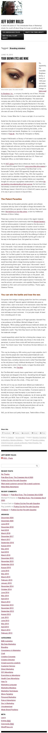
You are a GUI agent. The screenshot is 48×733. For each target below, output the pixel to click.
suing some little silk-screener (35, 166)
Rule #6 (11, 134)
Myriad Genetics (39, 221)
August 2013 (6, 614)
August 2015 (6, 567)
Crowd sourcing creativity (11, 663)
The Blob (20, 367)
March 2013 (5, 630)
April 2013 (5, 626)
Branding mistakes (39, 440)
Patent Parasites (33, 443)
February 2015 (6, 580)
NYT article (10, 164)
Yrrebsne (11, 437)
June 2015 (5, 570)
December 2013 (7, 605)
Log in (3, 717)
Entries (6, 720)
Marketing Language (9, 684)
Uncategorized (6, 706)
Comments (7, 723)
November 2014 (7, 586)
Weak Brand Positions (9, 709)
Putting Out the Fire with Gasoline (14, 480)
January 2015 (6, 583)
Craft (3, 653)
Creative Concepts (8, 656)
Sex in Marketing (7, 703)
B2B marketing (6, 641)
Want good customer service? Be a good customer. (20, 483)
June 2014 (5, 592)
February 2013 (6, 633)
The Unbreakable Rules (11, 32)
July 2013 (5, 617)
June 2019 (5, 524)
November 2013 (7, 608)
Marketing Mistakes (16, 440)
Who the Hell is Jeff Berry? (9, 37)
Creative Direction (8, 659)
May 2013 (5, 623)
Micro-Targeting (7, 694)
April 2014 (5, 598)
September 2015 (7, 564)
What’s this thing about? (34, 32)
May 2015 (5, 573)
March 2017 (5, 539)
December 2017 (7, 536)
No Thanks (5, 474)
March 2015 (5, 577)
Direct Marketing (7, 669)
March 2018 (5, 533)
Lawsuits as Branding (20, 443)
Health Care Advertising (10, 678)
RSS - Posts (8, 458)
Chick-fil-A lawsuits (7, 443)
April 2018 (5, 530)
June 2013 (5, 620)
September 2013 (7, 611)
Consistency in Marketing (11, 650)
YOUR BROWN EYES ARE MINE (14, 58)
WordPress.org (7, 727)
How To (4, 681)
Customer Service (8, 666)
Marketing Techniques (9, 691)
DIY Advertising (7, 672)
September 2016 (7, 542)
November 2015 (7, 561)
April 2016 (5, 552)
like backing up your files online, (16, 211)
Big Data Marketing (8, 644)
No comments (20, 437)
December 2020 (7, 520)
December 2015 (7, 558)
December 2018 (7, 527)
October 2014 (6, 589)
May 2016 (5, 549)
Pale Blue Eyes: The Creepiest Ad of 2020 (17, 477)
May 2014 (5, 595)
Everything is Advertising (10, 675)
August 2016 (6, 545)
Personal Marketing (8, 697)
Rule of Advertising (8, 700)
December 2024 (7, 517)
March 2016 (5, 555)
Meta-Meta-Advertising (10, 486)
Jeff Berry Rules (12, 21)
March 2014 (5, 602)
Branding (36, 437)
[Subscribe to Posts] (2, 458)
